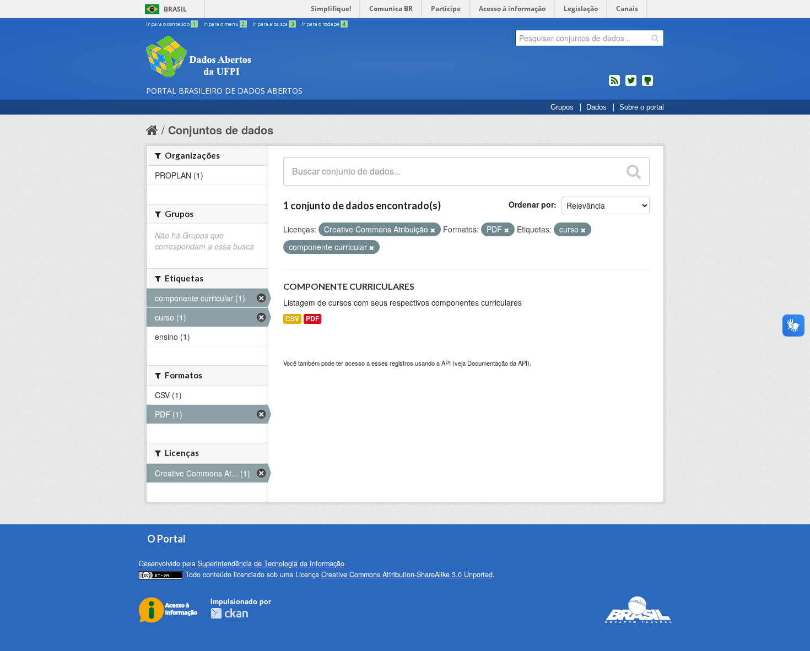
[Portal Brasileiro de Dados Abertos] (264, 58)
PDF (312, 318)
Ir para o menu (224, 24)
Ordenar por (531, 204)
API (446, 363)
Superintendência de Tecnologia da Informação (271, 563)
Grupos (562, 107)
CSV (292, 318)
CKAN (229, 613)
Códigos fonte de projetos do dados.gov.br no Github (647, 85)
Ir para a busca (273, 24)
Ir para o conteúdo (171, 24)
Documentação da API (497, 363)
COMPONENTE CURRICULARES (348, 286)
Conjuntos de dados (220, 130)
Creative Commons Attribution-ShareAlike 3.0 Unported (407, 574)
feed (614, 85)
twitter (630, 85)
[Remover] (432, 229)
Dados (596, 107)
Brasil (175, 9)
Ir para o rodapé (323, 24)
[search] (654, 38)
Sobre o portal (641, 107)
